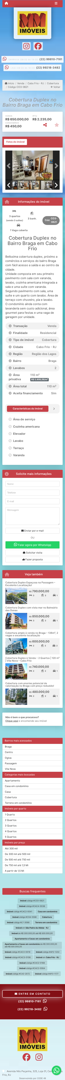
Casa (8, 791)
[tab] (15, 142)
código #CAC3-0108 (18, 957)
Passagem (11, 763)
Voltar (56, 86)
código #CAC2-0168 (32, 963)
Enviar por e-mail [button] (34, 530)
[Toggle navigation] (56, 4)
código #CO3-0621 (32, 900)
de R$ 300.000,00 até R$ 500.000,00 (32, 933)
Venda (20, 83)
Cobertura (53, 83)
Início (10, 83)
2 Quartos (10, 820)
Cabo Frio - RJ (36, 83)
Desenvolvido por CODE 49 (32, 1078)
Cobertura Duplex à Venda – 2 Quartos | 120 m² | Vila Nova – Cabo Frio (32, 659)
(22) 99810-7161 (50, 59)
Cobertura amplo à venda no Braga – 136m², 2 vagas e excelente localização (31, 634)
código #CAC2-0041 (19, 911)
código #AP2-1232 (47, 952)
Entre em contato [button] (34, 993)
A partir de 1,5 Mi (14, 870)
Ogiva (8, 757)
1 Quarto (10, 814)
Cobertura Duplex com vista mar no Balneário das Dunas (31, 609)
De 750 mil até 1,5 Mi (16, 865)
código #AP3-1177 (46, 974)
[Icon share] (26, 46)
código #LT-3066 (18, 922)
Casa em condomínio (17, 786)
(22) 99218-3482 (48, 67)
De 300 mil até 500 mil (17, 854)
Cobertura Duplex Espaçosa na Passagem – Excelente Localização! (30, 584)
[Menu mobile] (6, 3)
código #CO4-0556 (24, 917)
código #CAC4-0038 (32, 906)
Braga (8, 746)
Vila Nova (10, 768)
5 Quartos (10, 836)
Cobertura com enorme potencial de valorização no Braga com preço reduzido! (29, 684)
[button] (9, 166)
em (32, 928)
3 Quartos (11, 825)
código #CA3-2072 (18, 974)
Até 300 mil (11, 848)
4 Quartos (11, 831)
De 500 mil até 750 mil (17, 859)
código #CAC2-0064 (32, 968)
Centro (9, 752)
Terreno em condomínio (18, 802)
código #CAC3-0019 (17, 952)
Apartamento (12, 780)
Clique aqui (11, 720)
